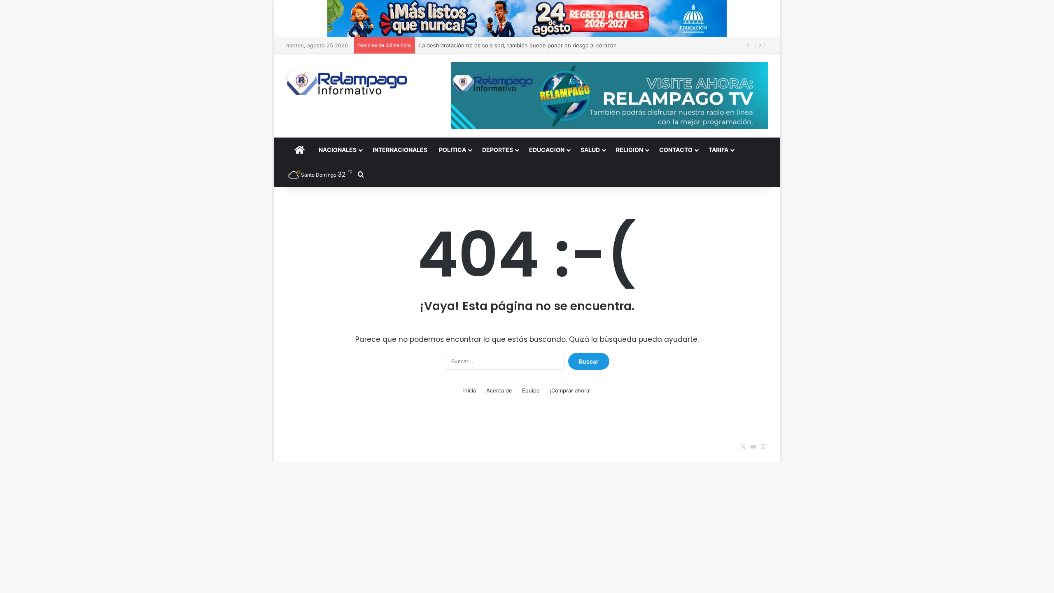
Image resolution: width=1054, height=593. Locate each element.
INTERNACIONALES (400, 149)
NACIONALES (338, 149)
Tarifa (718, 149)
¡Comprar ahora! (570, 390)
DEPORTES (497, 149)
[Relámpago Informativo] (348, 82)
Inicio (469, 390)
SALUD (590, 149)
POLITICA (452, 149)
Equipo (531, 390)
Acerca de (499, 390)
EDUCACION (546, 149)
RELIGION (629, 149)
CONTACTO (676, 149)
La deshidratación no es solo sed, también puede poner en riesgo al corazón (518, 45)
